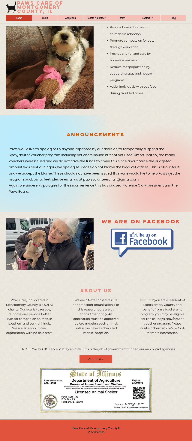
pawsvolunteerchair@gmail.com (111, 179)
